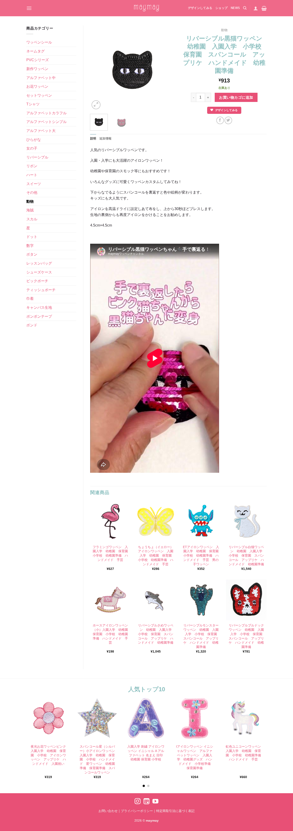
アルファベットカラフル (46, 113)
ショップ (221, 8)
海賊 (30, 210)
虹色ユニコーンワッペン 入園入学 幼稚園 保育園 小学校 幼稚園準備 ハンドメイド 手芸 (244, 753)
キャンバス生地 (39, 307)
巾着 (30, 299)
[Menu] (29, 8)
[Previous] (97, 67)
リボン (31, 166)
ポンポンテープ (39, 316)
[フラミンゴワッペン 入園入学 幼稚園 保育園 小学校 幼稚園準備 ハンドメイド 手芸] (110, 521)
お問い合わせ (108, 811)
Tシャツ (33, 104)
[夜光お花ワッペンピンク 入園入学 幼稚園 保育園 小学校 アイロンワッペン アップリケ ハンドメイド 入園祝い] (48, 718)
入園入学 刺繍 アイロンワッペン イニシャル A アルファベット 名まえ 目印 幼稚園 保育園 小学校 (146, 753)
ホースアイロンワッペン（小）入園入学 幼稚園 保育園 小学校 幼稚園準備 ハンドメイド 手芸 (110, 633)
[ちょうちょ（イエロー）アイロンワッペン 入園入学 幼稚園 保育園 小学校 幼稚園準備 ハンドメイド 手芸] (155, 521)
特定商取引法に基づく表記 (175, 811)
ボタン (31, 254)
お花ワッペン (37, 86)
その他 (31, 192)
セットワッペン (39, 95)
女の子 (31, 148)
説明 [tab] (93, 138)
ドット (31, 237)
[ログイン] (255, 8)
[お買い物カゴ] (264, 8)
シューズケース (39, 272)
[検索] (245, 8)
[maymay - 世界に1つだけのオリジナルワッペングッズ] (146, 8)
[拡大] (96, 104)
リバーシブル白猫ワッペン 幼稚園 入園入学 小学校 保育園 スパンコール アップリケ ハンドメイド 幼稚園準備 (246, 555)
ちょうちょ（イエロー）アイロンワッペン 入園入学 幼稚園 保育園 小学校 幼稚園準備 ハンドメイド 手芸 (156, 555)
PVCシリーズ (37, 60)
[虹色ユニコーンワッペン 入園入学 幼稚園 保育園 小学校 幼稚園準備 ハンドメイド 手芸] (243, 718)
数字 (30, 246)
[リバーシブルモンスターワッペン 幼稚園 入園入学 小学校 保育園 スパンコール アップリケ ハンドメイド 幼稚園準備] (201, 600)
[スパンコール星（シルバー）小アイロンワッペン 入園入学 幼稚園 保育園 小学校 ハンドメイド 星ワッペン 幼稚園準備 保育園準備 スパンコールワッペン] (97, 718)
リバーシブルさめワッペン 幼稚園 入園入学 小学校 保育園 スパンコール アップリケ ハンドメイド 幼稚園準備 (156, 633)
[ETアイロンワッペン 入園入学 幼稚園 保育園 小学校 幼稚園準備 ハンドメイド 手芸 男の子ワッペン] (201, 521)
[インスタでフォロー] (138, 801)
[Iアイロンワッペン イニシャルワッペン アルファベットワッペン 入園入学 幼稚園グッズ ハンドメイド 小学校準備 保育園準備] (195, 718)
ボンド (31, 325)
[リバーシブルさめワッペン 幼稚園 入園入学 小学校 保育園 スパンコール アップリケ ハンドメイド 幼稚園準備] (155, 600)
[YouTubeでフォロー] (155, 801)
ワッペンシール (39, 42)
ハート (31, 175)
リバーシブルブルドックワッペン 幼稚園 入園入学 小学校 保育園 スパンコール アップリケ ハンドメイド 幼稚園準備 (246, 636)
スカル (31, 219)
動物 (30, 201)
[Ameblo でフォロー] (146, 801)
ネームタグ (35, 51)
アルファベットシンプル (46, 122)
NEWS (235, 8)
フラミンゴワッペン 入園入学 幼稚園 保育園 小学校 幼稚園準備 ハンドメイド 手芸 (110, 553)
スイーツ (33, 184)
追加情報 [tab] (105, 138)
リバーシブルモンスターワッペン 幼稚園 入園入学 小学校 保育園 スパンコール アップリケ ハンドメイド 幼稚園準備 (201, 636)
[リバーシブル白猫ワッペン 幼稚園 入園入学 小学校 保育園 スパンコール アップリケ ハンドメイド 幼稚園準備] (246, 521)
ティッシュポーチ (41, 290)
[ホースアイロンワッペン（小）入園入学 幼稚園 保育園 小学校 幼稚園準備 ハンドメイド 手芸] (110, 600)
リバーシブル (37, 157)
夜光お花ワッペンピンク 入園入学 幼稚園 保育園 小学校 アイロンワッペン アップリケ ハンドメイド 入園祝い (49, 755)
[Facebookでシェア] (220, 120)
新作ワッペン (37, 69)
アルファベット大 (41, 131)
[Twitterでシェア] (228, 120)
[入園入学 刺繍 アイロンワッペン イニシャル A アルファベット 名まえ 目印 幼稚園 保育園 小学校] (146, 718)
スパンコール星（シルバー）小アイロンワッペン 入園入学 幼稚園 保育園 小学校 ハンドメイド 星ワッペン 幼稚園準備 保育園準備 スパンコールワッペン (98, 759)
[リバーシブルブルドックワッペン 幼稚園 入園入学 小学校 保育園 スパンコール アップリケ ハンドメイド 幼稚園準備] (246, 600)
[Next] (167, 67)
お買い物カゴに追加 (236, 97)
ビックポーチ (37, 281)
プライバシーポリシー (137, 811)
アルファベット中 (41, 78)
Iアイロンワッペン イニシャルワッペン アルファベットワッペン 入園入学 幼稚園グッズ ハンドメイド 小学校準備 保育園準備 (194, 757)
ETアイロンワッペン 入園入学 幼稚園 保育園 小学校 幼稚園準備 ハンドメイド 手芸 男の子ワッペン (201, 555)
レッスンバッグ (39, 263)
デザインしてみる (200, 8)
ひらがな (33, 140)
